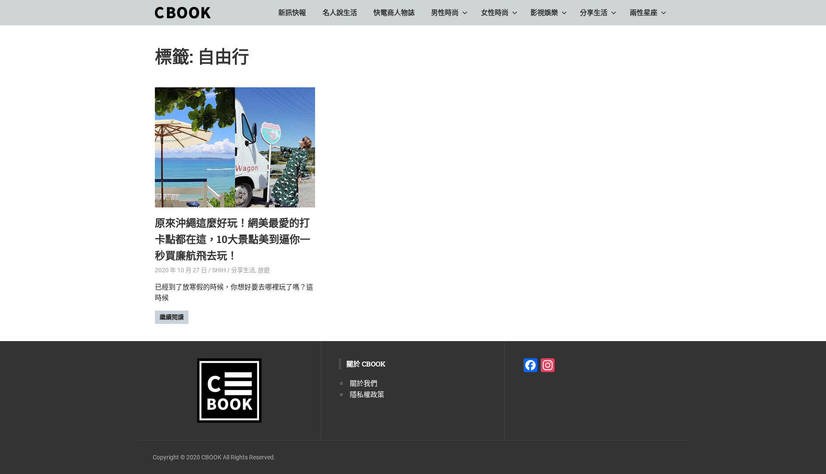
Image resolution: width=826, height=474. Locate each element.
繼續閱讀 (172, 317)
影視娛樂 (544, 13)
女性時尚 (495, 13)
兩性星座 (643, 13)
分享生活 (593, 13)
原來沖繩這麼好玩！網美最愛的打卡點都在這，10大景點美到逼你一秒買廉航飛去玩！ (232, 239)
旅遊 (264, 270)
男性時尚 (445, 13)
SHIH (219, 270)
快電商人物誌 (394, 13)
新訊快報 (292, 13)
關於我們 (363, 383)
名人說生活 (340, 13)
